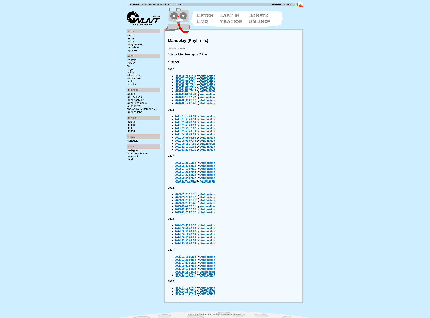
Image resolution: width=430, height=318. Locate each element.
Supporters (133, 106)
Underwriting (134, 112)
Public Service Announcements (137, 101)
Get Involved (134, 97)
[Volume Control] (183, 16)
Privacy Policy (236, 314)
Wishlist (131, 84)
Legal (130, 69)
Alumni (131, 94)
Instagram (133, 150)
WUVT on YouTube (137, 153)
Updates (132, 50)
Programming (135, 44)
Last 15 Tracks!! (231, 19)
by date (131, 124)
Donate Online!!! (259, 19)
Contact (131, 60)
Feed (130, 159)
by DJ (130, 127)
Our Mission (134, 78)
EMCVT (131, 63)
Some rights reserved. (221, 314)
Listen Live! (205, 19)
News (130, 41)
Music (131, 38)
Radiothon (133, 47)
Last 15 (131, 121)
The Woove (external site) (142, 109)
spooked (290, 4)
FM (128, 66)
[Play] (174, 16)
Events (131, 35)
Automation (207, 76)
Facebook (132, 156)
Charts (131, 130)
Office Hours (134, 75)
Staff (129, 81)
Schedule (132, 140)
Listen (130, 72)
